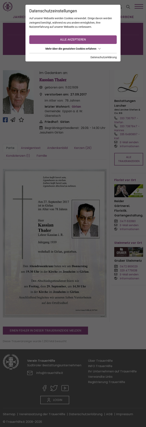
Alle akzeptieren (73, 39)
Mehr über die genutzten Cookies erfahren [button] (70, 48)
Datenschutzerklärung (103, 57)
